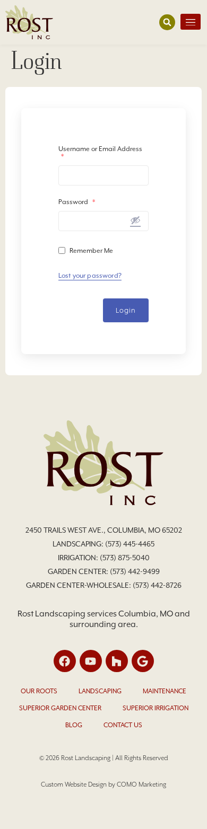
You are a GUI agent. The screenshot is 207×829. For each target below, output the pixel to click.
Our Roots (39, 691)
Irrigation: (79, 557)
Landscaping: (79, 544)
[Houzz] (117, 661)
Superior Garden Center (60, 708)
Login (126, 310)
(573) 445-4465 (129, 544)
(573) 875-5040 (125, 557)
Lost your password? (90, 275)
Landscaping (100, 691)
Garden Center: (79, 571)
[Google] (143, 661)
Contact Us (123, 725)
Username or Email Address (100, 152)
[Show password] (135, 220)
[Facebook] (65, 661)
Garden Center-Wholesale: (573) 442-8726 (104, 585)
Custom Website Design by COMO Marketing (103, 784)
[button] (167, 22)
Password (76, 202)
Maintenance (164, 691)
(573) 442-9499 (135, 571)
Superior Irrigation (155, 708)
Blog (73, 725)
